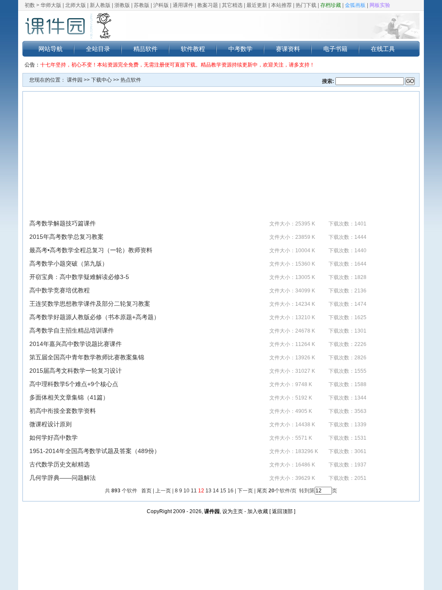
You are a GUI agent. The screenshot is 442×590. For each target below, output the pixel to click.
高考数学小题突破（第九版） (68, 263)
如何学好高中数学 (53, 437)
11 (194, 491)
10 (186, 491)
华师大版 (51, 5)
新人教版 (100, 5)
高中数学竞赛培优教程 (59, 290)
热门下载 (306, 5)
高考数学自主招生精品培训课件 (71, 330)
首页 (146, 491)
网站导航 (50, 48)
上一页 (163, 491)
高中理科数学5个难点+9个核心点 (73, 384)
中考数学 (240, 48)
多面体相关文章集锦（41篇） (69, 397)
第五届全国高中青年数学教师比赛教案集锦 (86, 357)
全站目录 (98, 48)
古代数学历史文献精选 (59, 464)
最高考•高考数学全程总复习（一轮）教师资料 (90, 250)
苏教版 (141, 5)
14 (216, 491)
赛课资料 (288, 48)
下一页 (245, 491)
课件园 (74, 80)
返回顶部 (282, 511)
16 (230, 491)
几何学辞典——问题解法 (62, 477)
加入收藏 (257, 511)
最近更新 (256, 5)
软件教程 (193, 48)
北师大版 (75, 5)
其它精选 (232, 5)
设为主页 (232, 511)
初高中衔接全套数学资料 (62, 410)
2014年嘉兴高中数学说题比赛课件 (75, 343)
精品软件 (145, 48)
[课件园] (67, 26)
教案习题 (207, 5)
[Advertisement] (221, 158)
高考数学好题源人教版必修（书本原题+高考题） (94, 317)
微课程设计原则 (50, 424)
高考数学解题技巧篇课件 (62, 223)
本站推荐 (281, 5)
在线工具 (383, 48)
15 (223, 491)
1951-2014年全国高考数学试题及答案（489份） (94, 450)
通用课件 (183, 5)
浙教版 (122, 5)
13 (208, 491)
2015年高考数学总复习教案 (66, 236)
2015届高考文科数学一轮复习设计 (75, 370)
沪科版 (161, 5)
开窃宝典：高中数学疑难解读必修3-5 (79, 276)
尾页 (261, 491)
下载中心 (101, 80)
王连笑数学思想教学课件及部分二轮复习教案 (89, 303)
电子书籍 (335, 48)
